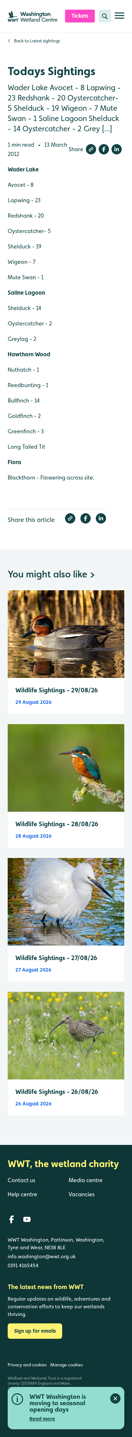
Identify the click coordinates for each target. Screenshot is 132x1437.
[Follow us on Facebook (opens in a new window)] (11, 1219)
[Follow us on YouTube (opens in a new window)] (27, 1219)
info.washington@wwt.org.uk (42, 1256)
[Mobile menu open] (119, 18)
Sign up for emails (35, 1331)
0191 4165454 (23, 1265)
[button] (91, 149)
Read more (42, 1419)
